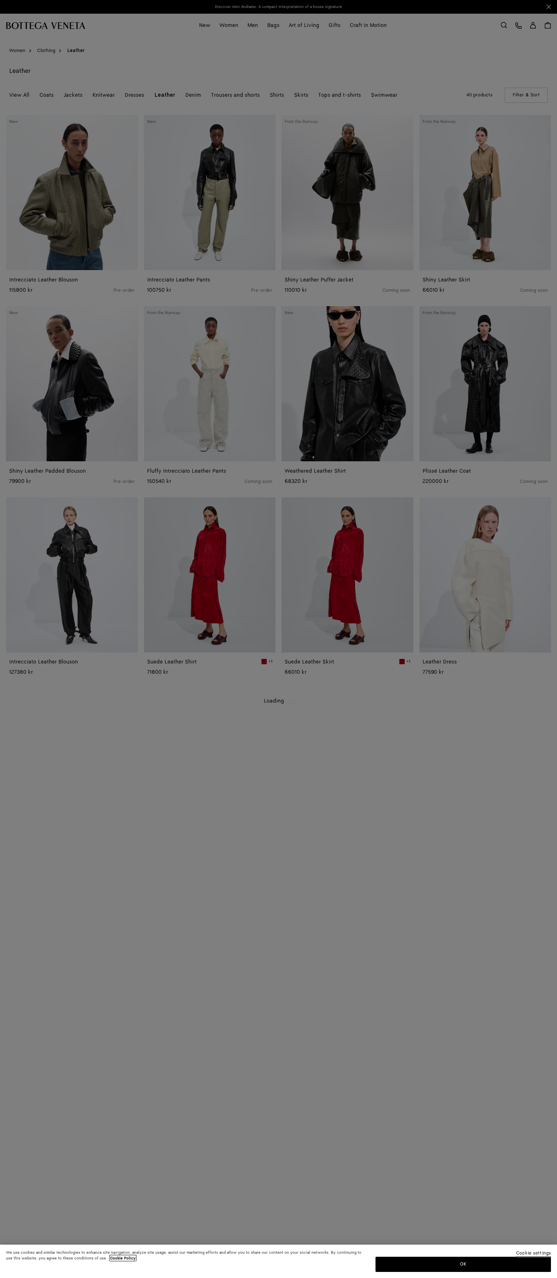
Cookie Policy (123, 1258)
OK (463, 1264)
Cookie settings (533, 1253)
